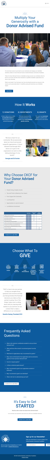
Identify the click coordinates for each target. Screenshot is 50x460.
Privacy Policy (25, 457)
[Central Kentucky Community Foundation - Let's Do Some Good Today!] (3, 3)
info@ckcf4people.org (13, 446)
